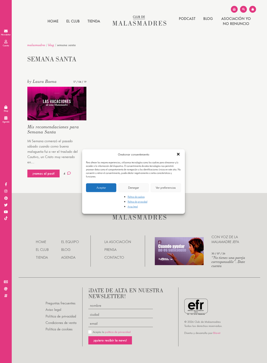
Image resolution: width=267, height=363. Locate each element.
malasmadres (36, 45)
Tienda (94, 21)
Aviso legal (133, 206)
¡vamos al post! (43, 173)
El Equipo (70, 242)
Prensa (110, 250)
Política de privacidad (137, 201)
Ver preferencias (166, 188)
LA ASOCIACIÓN (117, 242)
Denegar (133, 188)
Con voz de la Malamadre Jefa (225, 239)
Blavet (216, 332)
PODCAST (187, 18)
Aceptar (101, 188)
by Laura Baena (42, 81)
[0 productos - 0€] (252, 9)
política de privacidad (118, 331)
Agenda (68, 257)
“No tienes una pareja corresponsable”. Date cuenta (228, 261)
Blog (208, 18)
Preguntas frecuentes (60, 303)
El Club (73, 21)
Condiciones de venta (61, 323)
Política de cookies (136, 196)
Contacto (114, 257)
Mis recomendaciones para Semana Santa (53, 129)
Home (52, 21)
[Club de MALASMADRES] (139, 24)
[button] (178, 154)
